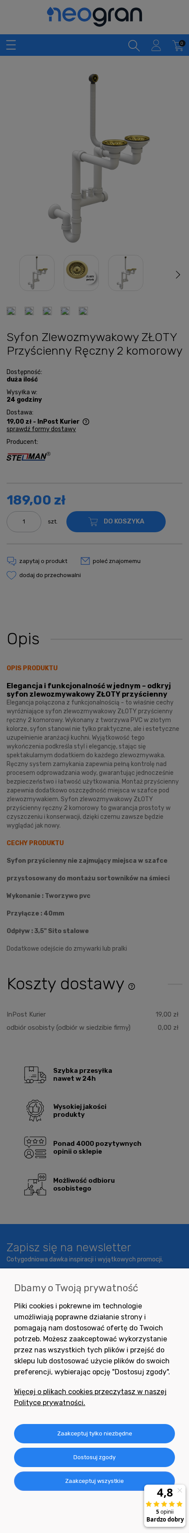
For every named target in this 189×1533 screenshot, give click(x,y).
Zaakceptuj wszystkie (94, 1481)
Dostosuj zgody (94, 1457)
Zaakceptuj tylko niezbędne (94, 1433)
